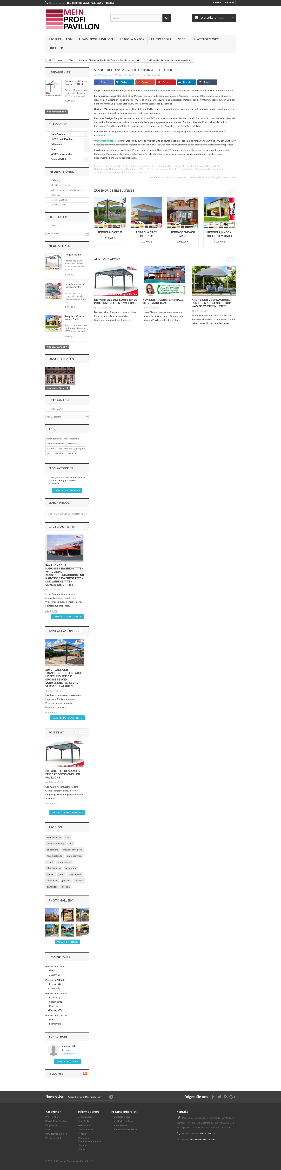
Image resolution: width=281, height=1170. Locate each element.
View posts (67, 1053)
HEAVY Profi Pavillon (96, 39)
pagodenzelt (75, 874)
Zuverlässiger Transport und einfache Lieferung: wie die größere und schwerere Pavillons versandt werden (64, 677)
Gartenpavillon (164, 166)
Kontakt (217, 2)
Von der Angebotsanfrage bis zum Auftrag (163, 301)
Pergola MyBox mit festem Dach (75, 318)
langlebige (52, 880)
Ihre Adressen (120, 1125)
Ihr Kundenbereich (123, 1112)
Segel (182, 39)
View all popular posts (67, 718)
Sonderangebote (86, 1117)
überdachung (54, 868)
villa (67, 837)
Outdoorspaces (117, 169)
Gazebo (190, 166)
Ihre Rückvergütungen (124, 1121)
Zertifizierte (141, 172)
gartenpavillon (74, 856)
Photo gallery (61, 900)
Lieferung (55, 180)
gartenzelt (52, 886)
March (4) (53, 1006)
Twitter (124, 82)
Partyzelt (144, 169)
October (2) (54, 997)
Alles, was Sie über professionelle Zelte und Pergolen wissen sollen (110, 60)
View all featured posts (67, 812)
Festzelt (123, 166)
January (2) (54, 975)
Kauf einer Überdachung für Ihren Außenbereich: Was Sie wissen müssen (211, 303)
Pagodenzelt (132, 169)
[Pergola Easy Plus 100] (146, 212)
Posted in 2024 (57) (56, 993)
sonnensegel (64, 862)
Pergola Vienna (73, 254)
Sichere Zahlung (59, 200)
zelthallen (59, 453)
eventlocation (54, 837)
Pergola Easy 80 (109, 232)
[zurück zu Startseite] (50, 60)
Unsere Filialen (58, 204)
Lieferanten (59, 400)
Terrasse (98, 172)
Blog (71, 60)
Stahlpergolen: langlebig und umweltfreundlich (168, 60)
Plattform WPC (206, 39)
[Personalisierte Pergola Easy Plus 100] (53, 262)
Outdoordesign (213, 166)
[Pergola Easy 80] (110, 212)
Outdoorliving (101, 169)
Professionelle (203, 169)
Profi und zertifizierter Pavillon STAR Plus (76, 82)
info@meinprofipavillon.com (202, 1139)
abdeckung (52, 849)
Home (59, 60)
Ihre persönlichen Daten (125, 1129)
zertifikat (72, 453)
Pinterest (166, 82)
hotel (61, 874)
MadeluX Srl (57, 225)
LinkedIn (187, 82)
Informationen (61, 172)
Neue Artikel (59, 246)
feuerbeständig (71, 439)
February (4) (55, 984)
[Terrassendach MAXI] (182, 212)
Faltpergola (161, 39)
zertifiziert (73, 443)
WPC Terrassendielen (61, 154)
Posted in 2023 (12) (56, 1015)
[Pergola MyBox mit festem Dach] (53, 323)
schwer (50, 874)
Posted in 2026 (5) (55, 966)
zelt (71, 843)
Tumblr (207, 82)
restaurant (70, 868)
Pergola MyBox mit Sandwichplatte (75, 285)
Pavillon (155, 169)
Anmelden (229, 2)
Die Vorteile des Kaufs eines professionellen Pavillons (62, 774)
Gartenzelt (179, 166)
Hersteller (58, 217)
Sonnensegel (218, 169)
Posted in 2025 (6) (55, 980)
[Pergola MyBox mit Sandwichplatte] (53, 291)
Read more (51, 610)
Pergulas (173, 169)
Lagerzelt (200, 166)
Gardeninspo (135, 166)
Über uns (56, 48)
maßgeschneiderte (72, 849)
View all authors (67, 1061)
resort (50, 862)
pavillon (51, 448)
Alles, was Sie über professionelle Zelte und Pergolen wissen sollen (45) (67, 480)
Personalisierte (187, 169)
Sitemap (82, 1149)
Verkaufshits (59, 72)
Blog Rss (56, 1073)
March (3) (53, 970)
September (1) (56, 1002)
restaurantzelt (54, 439)
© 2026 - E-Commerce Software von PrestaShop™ (69, 1161)
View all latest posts (67, 616)
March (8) (53, 1019)
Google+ (146, 82)
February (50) (55, 1010)
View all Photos (67, 942)
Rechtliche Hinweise (60, 185)
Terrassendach (112, 172)
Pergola (164, 169)
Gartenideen (149, 166)
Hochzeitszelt (65, 448)
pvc (49, 453)
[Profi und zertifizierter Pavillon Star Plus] (53, 88)
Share (103, 82)
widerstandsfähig (55, 443)
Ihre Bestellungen (122, 1117)
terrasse (79, 880)
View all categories (67, 490)
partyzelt (80, 448)
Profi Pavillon (60, 39)
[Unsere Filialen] (67, 376)
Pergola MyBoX (132, 39)
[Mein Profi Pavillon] (75, 20)
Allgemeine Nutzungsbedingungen (67, 190)
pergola (66, 886)
